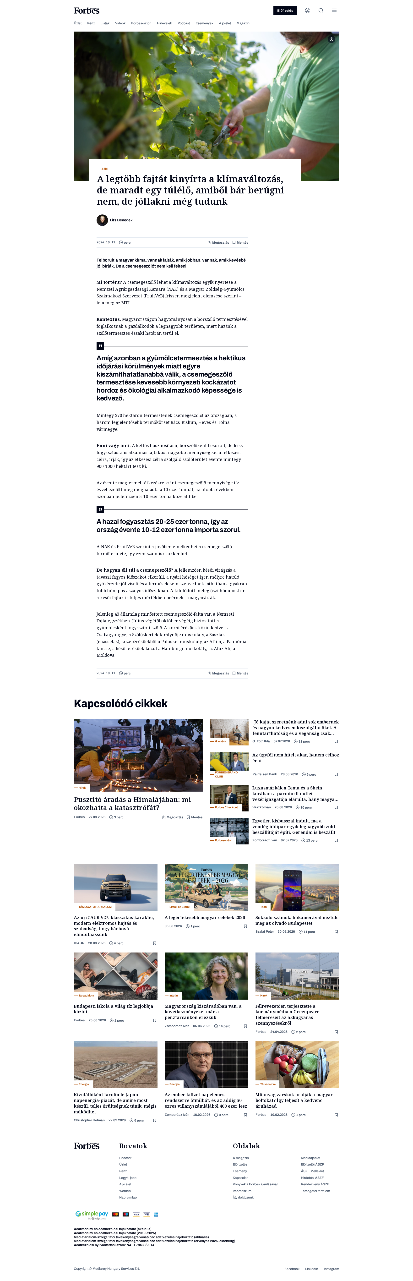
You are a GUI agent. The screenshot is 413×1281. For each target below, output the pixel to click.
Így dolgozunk (243, 1197)
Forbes (79, 817)
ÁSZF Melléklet (312, 1171)
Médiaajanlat (310, 1158)
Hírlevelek (164, 23)
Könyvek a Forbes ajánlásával (255, 1184)
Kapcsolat (240, 1178)
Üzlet (78, 23)
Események (204, 23)
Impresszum (242, 1191)
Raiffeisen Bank (264, 774)
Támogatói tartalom (315, 1191)
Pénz (91, 23)
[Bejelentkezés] (307, 10)
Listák (105, 23)
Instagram (331, 1269)
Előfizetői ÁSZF (312, 1164)
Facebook (291, 1269)
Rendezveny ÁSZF (315, 1184)
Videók (120, 23)
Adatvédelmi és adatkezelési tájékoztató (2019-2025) (115, 1233)
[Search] (321, 10)
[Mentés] (336, 741)
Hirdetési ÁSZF (312, 1178)
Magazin (243, 23)
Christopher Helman (89, 1120)
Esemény (240, 1171)
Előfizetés (285, 10)
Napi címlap (128, 1197)
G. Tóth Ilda (261, 741)
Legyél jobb (127, 1178)
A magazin (241, 1158)
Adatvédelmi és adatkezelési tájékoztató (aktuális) (113, 1229)
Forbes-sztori (141, 23)
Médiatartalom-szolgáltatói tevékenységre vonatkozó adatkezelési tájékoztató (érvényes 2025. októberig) (154, 1241)
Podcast (184, 23)
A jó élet (225, 23)
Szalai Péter (264, 931)
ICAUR (79, 943)
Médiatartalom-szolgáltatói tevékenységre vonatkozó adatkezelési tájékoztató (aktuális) (141, 1237)
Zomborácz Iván (264, 840)
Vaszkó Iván (261, 807)
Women (125, 1191)
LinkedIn (311, 1269)
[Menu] (334, 10)
